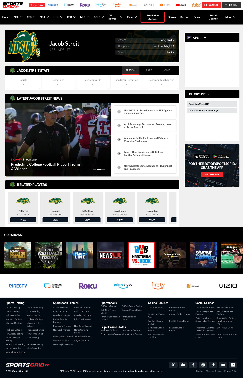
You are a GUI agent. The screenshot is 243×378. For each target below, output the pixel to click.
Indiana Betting (13, 315)
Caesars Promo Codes (132, 310)
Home (5, 16)
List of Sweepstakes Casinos (204, 313)
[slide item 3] (103, 169)
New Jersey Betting (14, 333)
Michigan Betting (14, 329)
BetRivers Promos (109, 306)
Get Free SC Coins (225, 327)
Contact (200, 371)
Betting (184, 16)
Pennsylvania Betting (15, 344)
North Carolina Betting (13, 339)
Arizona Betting (13, 307)
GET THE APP (212, 174)
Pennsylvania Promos (63, 336)
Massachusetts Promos (60, 320)
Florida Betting (13, 311)
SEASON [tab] (131, 70)
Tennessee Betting (35, 344)
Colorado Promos (82, 307)
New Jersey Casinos (131, 330)
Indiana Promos (81, 311)
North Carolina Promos (81, 331)
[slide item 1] (94, 169)
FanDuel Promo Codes (129, 318)
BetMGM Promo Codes (108, 311)
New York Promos (61, 329)
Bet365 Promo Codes (132, 306)
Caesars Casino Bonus (179, 314)
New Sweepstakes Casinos (225, 313)
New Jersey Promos (83, 326)
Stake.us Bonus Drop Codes (205, 336)
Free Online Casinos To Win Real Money (205, 329)
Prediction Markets (153, 17)
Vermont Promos (61, 340)
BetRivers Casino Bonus (156, 329)
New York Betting (35, 333)
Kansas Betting (33, 315)
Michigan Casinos (109, 330)
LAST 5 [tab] (148, 70)
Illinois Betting (33, 311)
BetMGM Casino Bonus (177, 309)
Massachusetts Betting (33, 324)
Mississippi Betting (35, 329)
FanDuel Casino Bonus (155, 322)
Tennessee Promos (82, 336)
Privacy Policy (230, 371)
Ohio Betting (33, 337)
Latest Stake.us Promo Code (227, 336)
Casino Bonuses (155, 307)
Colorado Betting (35, 307)
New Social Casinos (225, 307)
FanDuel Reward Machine (156, 336)
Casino (197, 16)
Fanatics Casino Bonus (176, 329)
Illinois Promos (60, 311)
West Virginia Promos (63, 344)
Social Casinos (213, 17)
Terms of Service (213, 371)
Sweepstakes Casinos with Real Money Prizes (226, 321)
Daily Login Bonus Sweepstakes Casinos (205, 319)
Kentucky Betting (14, 319)
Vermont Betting (13, 348)
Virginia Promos (81, 340)
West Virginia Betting (15, 352)
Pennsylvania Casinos (111, 334)
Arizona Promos (60, 307)
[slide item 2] (99, 169)
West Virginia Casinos (132, 334)
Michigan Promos (82, 319)
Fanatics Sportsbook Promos (110, 318)
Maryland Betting (14, 323)
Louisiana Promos (61, 315)
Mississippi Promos (62, 326)
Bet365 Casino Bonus (179, 321)
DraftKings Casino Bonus (156, 315)
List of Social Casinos (205, 307)
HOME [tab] (166, 70)
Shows (172, 16)
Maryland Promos (82, 315)
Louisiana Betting (35, 319)
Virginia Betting (34, 348)
